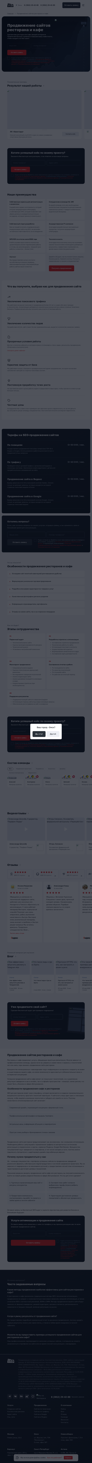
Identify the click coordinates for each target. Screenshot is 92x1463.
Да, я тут (39, 734)
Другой (53, 734)
